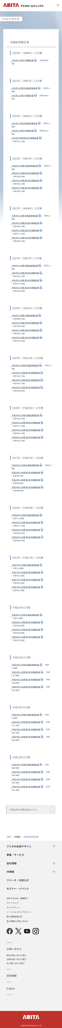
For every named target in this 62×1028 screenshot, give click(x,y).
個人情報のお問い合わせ (17, 921)
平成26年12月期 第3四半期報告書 (26, 622)
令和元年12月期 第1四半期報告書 (26, 387)
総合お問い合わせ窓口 (16, 955)
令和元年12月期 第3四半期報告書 (26, 372)
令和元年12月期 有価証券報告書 (25, 365)
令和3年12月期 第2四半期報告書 (25, 280)
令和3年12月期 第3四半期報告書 (25, 273)
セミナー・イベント (18, 888)
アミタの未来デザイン (19, 846)
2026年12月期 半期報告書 (23, 60)
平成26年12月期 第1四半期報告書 (26, 637)
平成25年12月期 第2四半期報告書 (26, 679)
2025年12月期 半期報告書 (23, 95)
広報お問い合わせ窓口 (16, 959)
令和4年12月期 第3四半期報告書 (25, 223)
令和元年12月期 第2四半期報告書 (26, 380)
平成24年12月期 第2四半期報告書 (26, 729)
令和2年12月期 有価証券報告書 (25, 315)
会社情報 (12, 863)
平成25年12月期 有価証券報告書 (25, 664)
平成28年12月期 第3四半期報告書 (26, 522)
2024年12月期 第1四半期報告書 (25, 138)
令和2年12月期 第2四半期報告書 (25, 330)
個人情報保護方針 (14, 917)
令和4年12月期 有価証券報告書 (25, 215)
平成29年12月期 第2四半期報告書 (26, 480)
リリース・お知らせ (18, 880)
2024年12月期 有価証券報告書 (24, 123)
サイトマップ (12, 903)
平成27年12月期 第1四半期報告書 (26, 587)
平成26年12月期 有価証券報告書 (25, 614)
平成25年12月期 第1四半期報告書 (26, 686)
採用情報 (12, 975)
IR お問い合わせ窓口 (16, 963)
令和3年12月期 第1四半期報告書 (25, 287)
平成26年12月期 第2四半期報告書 (26, 629)
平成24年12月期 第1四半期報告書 (26, 736)
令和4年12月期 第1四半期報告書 (25, 237)
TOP (9, 837)
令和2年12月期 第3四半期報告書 (25, 322)
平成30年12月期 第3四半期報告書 (26, 422)
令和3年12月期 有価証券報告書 (25, 265)
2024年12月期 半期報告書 (23, 130)
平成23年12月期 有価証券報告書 (25, 764)
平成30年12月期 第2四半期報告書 (26, 430)
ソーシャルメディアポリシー (19, 912)
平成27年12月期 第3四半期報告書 (26, 572)
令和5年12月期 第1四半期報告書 (25, 187)
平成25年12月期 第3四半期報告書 (26, 672)
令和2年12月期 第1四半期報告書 (25, 337)
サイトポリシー (13, 907)
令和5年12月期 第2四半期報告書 (25, 180)
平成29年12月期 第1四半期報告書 (26, 487)
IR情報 (17, 837)
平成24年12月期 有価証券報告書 (25, 714)
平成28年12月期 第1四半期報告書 (26, 537)
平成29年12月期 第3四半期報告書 (26, 472)
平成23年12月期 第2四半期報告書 (26, 779)
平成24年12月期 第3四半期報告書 (26, 722)
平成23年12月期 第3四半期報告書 (26, 772)
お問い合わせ (14, 949)
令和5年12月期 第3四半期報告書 (25, 173)
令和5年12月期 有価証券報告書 (25, 165)
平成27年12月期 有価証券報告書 (25, 565)
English (11, 988)
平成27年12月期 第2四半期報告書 (26, 579)
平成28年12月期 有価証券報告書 (25, 515)
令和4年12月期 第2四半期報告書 (25, 230)
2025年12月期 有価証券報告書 (24, 88)
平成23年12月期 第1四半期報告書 (26, 786)
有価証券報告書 (31, 837)
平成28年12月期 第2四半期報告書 (26, 529)
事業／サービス (15, 854)
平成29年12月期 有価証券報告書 (25, 465)
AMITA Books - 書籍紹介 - (18, 898)
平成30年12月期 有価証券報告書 (25, 415)
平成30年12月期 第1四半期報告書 (26, 437)
